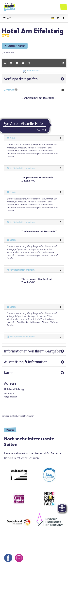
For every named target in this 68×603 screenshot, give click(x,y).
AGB (38, 584)
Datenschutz (54, 584)
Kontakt (9, 584)
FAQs (10, 589)
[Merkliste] (63, 18)
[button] (63, 7)
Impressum (25, 584)
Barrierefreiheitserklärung (33, 589)
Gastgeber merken (16, 46)
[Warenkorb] (58, 18)
